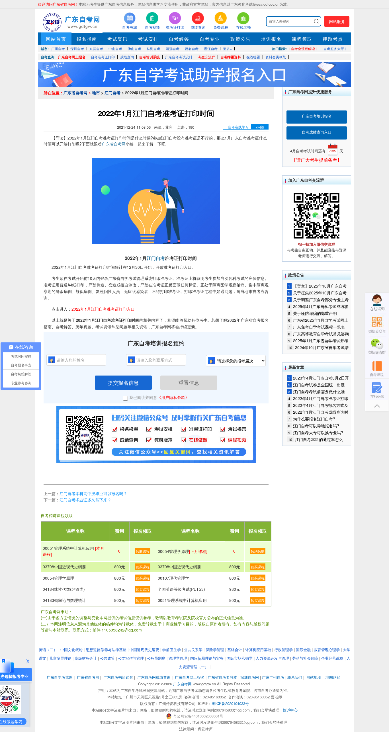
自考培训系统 (149, 57)
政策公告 (240, 39)
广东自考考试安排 (179, 56)
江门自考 (112, 92)
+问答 (259, 126)
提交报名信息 (123, 382)
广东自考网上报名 (71, 57)
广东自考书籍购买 (118, 677)
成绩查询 (127, 56)
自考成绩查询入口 (316, 132)
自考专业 (210, 39)
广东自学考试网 (60, 677)
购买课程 (143, 566)
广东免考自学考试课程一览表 (316, 327)
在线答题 (253, 56)
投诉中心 (290, 710)
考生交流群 (206, 56)
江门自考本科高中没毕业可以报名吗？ (93, 493)
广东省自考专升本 (222, 677)
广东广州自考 (273, 677)
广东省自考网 (75, 92)
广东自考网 (182, 683)
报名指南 (87, 39)
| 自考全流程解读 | (303, 48)
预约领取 (258, 551)
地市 (96, 92)
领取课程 (143, 551)
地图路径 (333, 677)
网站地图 (313, 677)
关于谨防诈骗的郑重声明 (312, 313)
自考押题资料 (230, 57)
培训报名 (271, 39)
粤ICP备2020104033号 (230, 703)
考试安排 (148, 39)
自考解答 (179, 39)
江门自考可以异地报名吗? (313, 425)
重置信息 (189, 382)
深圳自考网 (249, 677)
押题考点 (333, 39)
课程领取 (302, 39)
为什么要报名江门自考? (311, 419)
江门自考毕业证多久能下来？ (85, 500)
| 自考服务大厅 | (334, 48)
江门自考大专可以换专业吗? (315, 432)
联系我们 (294, 677)
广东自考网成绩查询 (154, 677)
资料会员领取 (275, 56)
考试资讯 (117, 39)
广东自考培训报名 (316, 116)
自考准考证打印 (103, 56)
